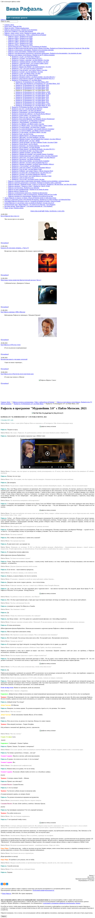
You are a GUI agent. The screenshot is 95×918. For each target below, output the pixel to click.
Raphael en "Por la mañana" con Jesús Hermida (26, 147)
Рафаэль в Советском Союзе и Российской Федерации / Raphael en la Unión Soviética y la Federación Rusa (37, 199)
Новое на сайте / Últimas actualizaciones (16, 28)
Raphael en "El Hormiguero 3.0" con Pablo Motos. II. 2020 (33, 93)
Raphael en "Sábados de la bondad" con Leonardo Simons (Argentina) (32, 154)
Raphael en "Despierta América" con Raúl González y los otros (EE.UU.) (33, 77)
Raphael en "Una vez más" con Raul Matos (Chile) (27, 169)
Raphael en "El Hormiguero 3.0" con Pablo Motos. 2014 (32, 100)
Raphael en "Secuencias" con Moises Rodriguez (26, 159)
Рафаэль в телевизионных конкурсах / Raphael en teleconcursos (27, 193)
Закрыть (3, 916)
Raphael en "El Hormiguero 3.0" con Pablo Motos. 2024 (32, 85)
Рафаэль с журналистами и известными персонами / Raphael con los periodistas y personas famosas (38, 181)
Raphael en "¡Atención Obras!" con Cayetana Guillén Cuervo (30, 63)
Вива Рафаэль (6, 893)
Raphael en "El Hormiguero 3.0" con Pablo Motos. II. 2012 (33, 105)
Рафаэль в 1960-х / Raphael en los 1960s (20, 45)
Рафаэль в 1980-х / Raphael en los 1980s (20, 41)
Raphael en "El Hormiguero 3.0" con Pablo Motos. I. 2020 (33, 92)
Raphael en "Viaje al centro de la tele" (23, 177)
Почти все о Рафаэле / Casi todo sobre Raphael (18, 31)
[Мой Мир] (7, 884)
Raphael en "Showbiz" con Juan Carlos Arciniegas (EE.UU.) (30, 162)
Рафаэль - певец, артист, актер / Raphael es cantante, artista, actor (24, 33)
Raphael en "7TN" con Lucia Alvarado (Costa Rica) (27, 68)
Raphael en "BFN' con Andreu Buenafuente (25, 65)
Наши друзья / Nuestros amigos (13, 208)
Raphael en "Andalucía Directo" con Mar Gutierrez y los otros (30, 61)
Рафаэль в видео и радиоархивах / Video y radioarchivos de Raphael (25, 35)
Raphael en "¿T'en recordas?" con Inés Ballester (26, 166)
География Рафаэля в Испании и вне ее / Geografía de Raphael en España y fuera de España (32, 201)
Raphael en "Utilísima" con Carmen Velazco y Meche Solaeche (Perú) (32, 171)
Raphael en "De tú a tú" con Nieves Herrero (25, 75)
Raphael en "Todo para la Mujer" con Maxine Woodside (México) (31, 167)
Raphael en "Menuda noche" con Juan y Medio (26, 140)
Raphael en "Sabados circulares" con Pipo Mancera (27, 152)
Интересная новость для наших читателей (14, 359)
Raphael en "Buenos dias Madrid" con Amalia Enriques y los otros (31, 67)
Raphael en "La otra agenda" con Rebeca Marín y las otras (29, 132)
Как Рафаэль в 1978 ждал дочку (11, 344)
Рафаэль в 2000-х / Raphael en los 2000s (20, 38)
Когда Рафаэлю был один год (10, 216)
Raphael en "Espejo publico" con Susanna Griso (26, 115)
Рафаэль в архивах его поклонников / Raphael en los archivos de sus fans (30, 196)
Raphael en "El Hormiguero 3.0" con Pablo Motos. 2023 (32, 87)
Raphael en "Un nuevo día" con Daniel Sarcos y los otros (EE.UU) (31, 172)
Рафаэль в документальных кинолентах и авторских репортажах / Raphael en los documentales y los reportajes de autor (44, 53)
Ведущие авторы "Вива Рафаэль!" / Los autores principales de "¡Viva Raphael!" (28, 206)
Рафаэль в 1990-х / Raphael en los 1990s (20, 40)
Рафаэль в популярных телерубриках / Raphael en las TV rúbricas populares (31, 55)
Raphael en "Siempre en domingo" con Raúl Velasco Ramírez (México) (33, 164)
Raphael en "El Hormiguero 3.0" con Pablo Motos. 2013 (32, 102)
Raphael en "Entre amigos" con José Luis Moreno (26, 110)
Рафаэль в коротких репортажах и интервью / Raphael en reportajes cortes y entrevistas (34, 182)
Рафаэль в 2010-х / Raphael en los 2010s (20, 36)
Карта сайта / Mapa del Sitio (13, 26)
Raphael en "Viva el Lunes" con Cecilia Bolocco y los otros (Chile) (31, 176)
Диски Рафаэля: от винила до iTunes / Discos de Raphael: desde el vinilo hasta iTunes (30, 198)
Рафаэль (3, 19)
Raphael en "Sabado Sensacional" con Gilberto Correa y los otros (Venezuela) (35, 156)
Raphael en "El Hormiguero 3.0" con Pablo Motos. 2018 (32, 95)
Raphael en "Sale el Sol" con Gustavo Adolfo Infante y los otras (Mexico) (33, 157)
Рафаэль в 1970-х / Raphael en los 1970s (20, 43)
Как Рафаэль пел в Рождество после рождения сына (17, 374)
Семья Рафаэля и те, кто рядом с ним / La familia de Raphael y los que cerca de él (29, 203)
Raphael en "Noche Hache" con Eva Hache (25, 144)
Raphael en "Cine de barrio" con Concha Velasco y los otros (29, 70)
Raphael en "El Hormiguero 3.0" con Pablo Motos (26, 80)
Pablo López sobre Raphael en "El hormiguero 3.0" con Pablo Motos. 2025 (38, 83)
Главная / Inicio (9, 24)
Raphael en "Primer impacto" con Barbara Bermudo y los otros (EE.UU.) (33, 149)
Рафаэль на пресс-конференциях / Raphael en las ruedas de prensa (28, 189)
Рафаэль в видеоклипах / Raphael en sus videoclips (23, 188)
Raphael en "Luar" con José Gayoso (22, 134)
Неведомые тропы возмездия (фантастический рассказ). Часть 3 (21, 280)
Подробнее (4, 243)
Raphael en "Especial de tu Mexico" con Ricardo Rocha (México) (31, 114)
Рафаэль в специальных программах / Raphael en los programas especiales (31, 50)
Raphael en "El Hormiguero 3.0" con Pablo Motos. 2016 (32, 97)
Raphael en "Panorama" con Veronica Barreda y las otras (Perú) (30, 146)
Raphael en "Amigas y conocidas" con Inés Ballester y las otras (30, 60)
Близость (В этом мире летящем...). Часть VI (15, 248)
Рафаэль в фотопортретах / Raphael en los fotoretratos (20, 30)
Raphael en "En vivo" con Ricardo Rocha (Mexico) (27, 109)
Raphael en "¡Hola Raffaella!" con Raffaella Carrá (26, 122)
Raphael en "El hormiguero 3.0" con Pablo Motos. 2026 (32, 82)
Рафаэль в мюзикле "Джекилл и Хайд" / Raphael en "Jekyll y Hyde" (29, 186)
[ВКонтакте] (2, 884)
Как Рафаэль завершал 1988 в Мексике (13, 312)
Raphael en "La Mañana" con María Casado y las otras (28, 124)
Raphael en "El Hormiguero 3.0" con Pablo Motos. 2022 (32, 88)
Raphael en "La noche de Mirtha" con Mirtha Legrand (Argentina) (31, 130)
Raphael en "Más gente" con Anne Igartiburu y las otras (28, 137)
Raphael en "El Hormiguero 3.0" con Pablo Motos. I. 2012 (33, 103)
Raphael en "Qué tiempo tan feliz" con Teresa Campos (28, 151)
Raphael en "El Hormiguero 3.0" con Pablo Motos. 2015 (32, 98)
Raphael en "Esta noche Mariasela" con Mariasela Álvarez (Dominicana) (33, 119)
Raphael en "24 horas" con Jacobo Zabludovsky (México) (29, 174)
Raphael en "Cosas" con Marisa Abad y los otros (26, 73)
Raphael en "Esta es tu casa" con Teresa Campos (26, 117)
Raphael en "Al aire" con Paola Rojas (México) (26, 56)
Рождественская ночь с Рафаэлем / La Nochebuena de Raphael (27, 46)
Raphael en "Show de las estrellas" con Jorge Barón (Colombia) (30, 161)
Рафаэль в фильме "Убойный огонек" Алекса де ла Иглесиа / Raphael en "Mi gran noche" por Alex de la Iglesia (42, 184)
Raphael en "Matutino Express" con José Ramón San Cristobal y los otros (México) (36, 139)
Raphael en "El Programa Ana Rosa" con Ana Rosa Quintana (30, 107)
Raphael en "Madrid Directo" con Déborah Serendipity (28, 135)
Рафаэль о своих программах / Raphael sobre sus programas (26, 51)
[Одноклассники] (4, 884)
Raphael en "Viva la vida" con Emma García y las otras (28, 179)
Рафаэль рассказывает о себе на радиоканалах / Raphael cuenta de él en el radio (32, 194)
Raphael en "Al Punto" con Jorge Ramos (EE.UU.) (27, 58)
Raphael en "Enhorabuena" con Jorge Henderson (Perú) (28, 112)
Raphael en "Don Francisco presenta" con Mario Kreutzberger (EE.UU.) (33, 78)
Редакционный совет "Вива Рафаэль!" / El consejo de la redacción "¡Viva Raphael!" (30, 204)
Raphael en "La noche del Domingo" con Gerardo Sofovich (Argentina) (33, 129)
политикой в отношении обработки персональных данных (61, 903)
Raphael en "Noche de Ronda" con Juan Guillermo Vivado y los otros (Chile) (34, 142)
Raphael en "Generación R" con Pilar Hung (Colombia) (28, 120)
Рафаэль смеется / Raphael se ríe (18, 191)
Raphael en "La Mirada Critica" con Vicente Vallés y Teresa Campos (32, 125)
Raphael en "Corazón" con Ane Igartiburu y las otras (27, 72)
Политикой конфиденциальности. (43, 890)
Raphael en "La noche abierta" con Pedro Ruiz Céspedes (28, 127)
